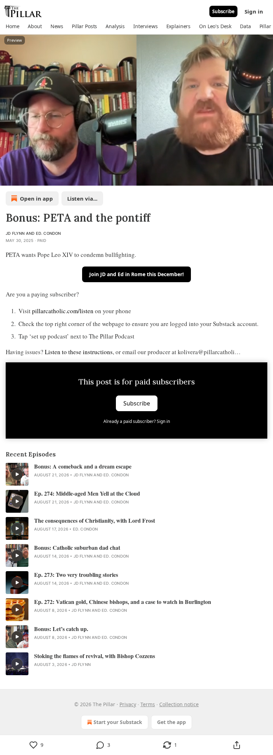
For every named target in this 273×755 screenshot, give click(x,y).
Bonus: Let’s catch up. (61, 628)
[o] (17, 474)
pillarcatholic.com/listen (62, 311)
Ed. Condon (48, 233)
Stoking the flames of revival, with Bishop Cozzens (94, 656)
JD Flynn (15, 233)
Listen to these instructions (79, 352)
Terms (147, 704)
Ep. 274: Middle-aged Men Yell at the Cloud (87, 493)
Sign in (254, 11)
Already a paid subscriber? (136, 421)
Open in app (36, 198)
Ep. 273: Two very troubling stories (76, 574)
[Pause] (7, 177)
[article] (136, 474)
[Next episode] (23, 177)
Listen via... (82, 198)
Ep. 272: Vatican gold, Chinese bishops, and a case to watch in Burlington (122, 601)
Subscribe (223, 11)
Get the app (171, 722)
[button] (12, 26)
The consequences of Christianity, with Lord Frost (94, 520)
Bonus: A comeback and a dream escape (83, 466)
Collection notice (179, 704)
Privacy (127, 704)
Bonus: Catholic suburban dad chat (77, 547)
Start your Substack (117, 722)
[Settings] (265, 177)
